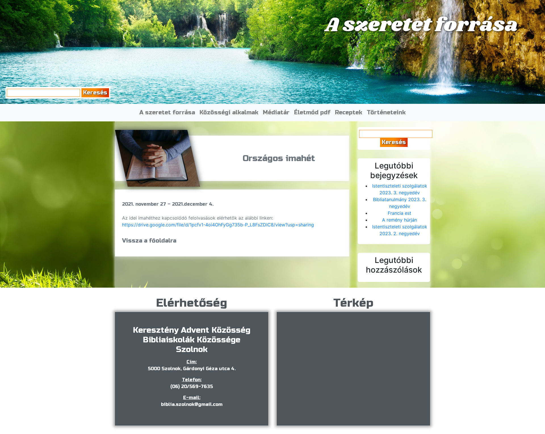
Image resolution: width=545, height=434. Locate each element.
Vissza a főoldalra (149, 240)
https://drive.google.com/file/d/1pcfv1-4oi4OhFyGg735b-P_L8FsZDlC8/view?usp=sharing (218, 224)
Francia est (399, 213)
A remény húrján (399, 220)
